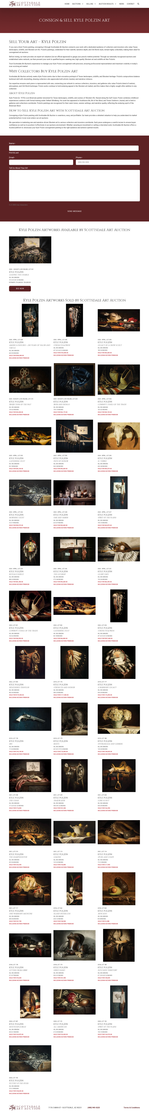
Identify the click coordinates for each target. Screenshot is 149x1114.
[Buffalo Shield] (30, 549)
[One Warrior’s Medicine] (30, 888)
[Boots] (74, 719)
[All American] (74, 1001)
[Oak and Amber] (74, 492)
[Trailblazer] (74, 775)
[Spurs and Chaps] (119, 832)
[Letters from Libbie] (30, 945)
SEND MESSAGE (75, 211)
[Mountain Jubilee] (30, 1001)
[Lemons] (74, 832)
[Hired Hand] (74, 945)
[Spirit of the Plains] (119, 492)
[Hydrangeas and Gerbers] (119, 719)
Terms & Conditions (132, 1108)
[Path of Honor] (74, 436)
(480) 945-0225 (94, 1108)
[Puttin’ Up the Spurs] (30, 1058)
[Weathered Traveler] (30, 662)
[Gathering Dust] (30, 436)
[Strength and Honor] (74, 662)
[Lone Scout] (119, 775)
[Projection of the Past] (30, 379)
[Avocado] (119, 888)
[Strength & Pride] (74, 320)
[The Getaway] (74, 549)
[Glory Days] (119, 549)
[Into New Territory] (119, 945)
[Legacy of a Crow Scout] (119, 320)
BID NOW (20, 289)
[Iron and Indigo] (74, 379)
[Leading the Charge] (30, 249)
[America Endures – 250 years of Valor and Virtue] (30, 320)
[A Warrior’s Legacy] (119, 662)
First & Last (14, 153)
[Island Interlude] (74, 888)
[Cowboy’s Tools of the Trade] (119, 379)
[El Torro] (119, 436)
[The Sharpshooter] (30, 832)
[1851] (30, 719)
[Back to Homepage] (24, 4)
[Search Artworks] (138, 4)
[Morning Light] (30, 492)
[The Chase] (30, 775)
